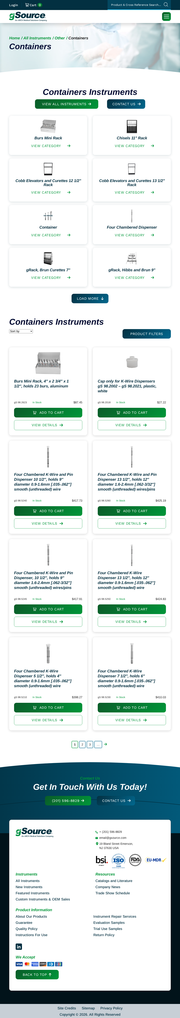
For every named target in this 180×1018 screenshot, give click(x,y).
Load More (88, 298)
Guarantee (24, 923)
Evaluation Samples (109, 923)
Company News (107, 887)
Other (60, 38)
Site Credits (66, 1008)
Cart (35, 5)
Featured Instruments (32, 893)
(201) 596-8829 (65, 801)
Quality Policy (26, 929)
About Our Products (31, 916)
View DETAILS (44, 425)
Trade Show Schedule (112, 893)
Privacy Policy (111, 1008)
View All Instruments (64, 104)
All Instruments (37, 38)
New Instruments (29, 887)
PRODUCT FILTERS (146, 334)
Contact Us (124, 104)
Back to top (35, 974)
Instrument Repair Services (114, 916)
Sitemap (88, 1008)
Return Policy (103, 935)
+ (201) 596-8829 (110, 832)
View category (46, 146)
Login (13, 5)
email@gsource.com (112, 837)
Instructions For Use (31, 935)
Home (14, 38)
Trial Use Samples (107, 929)
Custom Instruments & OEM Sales (43, 899)
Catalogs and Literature (113, 881)
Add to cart (51, 412)
